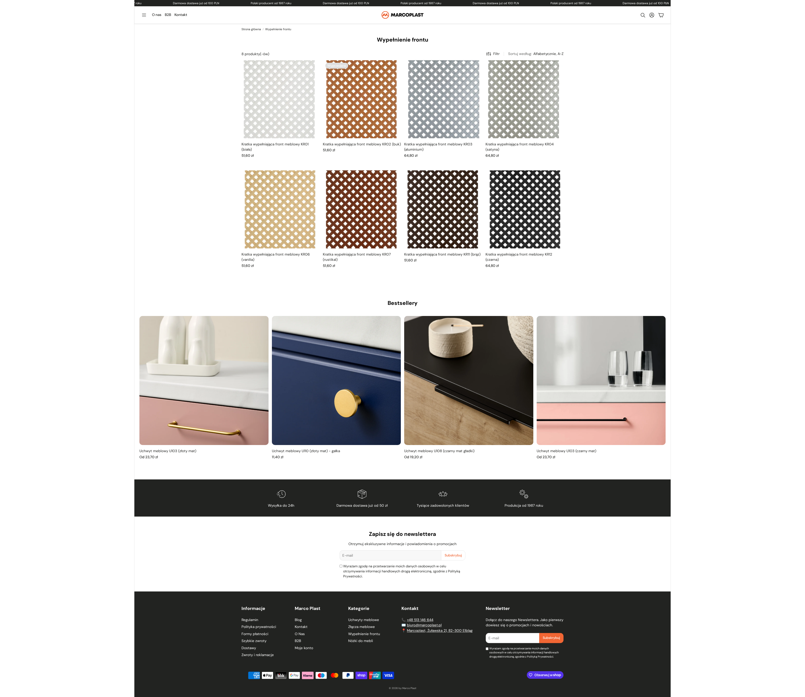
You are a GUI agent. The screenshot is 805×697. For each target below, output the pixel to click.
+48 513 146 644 (420, 619)
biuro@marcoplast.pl (424, 625)
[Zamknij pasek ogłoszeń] (666, 3)
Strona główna (251, 29)
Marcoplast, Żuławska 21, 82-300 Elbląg (440, 630)
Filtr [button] (496, 53)
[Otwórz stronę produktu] (280, 99)
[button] (144, 15)
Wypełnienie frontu (278, 29)
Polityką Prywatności (540, 656)
